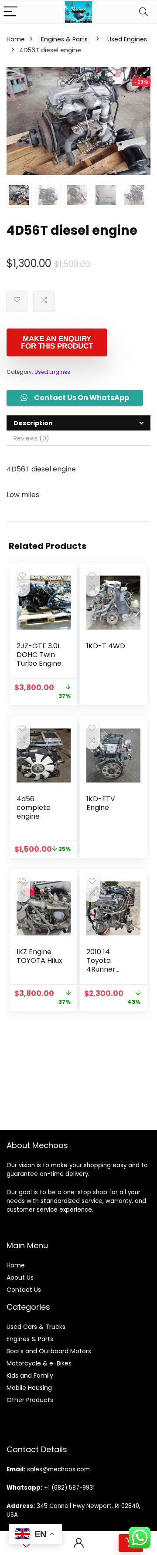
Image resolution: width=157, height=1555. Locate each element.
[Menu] (10, 12)
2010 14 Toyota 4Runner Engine (101, 965)
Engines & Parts (64, 39)
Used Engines (127, 39)
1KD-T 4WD (105, 646)
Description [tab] (33, 423)
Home (16, 39)
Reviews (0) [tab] (31, 438)
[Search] (143, 12)
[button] (146, 71)
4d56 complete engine (34, 807)
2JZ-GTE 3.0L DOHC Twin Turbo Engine (39, 654)
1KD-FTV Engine (100, 803)
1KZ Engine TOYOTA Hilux (39, 956)
